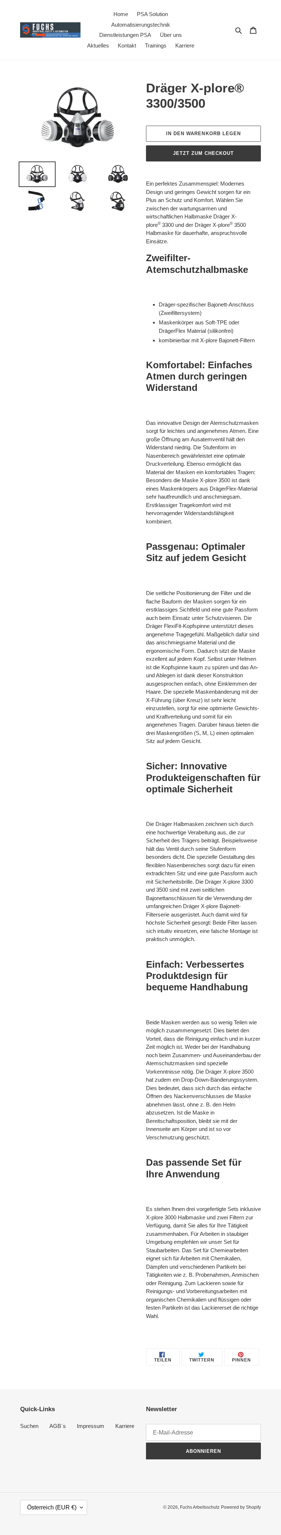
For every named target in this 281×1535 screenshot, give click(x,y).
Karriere (124, 1426)
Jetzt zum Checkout (203, 153)
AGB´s (57, 1426)
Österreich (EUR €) (51, 1507)
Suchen (29, 1426)
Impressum (90, 1426)
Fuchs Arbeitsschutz (200, 1507)
